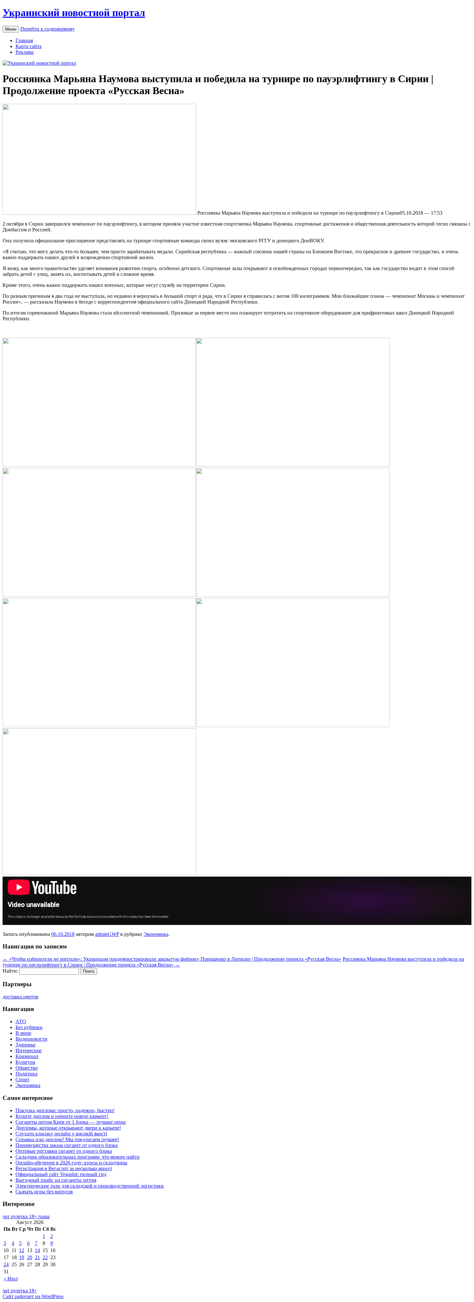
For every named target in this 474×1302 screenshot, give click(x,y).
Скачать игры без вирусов (44, 1191)
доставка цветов (20, 996)
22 (45, 1257)
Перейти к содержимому (47, 29)
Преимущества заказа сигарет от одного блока (66, 1145)
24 (6, 1264)
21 (37, 1257)
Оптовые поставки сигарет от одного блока (63, 1151)
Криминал (26, 1056)
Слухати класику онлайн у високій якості (61, 1133)
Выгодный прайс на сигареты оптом (55, 1180)
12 (21, 1250)
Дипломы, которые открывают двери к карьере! (68, 1128)
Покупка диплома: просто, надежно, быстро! (64, 1110)
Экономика (155, 934)
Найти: (10, 971)
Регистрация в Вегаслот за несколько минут (63, 1168)
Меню (10, 29)
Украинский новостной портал (74, 12)
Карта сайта (28, 46)
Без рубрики (29, 1027)
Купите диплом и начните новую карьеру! (61, 1116)
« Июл (11, 1278)
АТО (20, 1021)
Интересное (28, 1050)
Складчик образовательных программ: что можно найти (77, 1157)
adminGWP (107, 934)
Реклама (24, 52)
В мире (23, 1033)
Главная (24, 40)
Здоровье (25, 1044)
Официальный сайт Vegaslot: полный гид (60, 1174)
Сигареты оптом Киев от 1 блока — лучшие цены (70, 1122)
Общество (26, 1068)
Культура (25, 1062)
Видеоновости (31, 1039)
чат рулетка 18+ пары (26, 1216)
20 (29, 1257)
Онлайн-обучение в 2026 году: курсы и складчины (71, 1162)
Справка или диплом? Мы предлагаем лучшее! (67, 1139)
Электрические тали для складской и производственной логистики (89, 1186)
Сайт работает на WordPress (33, 1296)
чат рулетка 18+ (20, 1290)
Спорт (22, 1079)
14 (37, 1250)
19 (21, 1257)
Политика (26, 1073)
